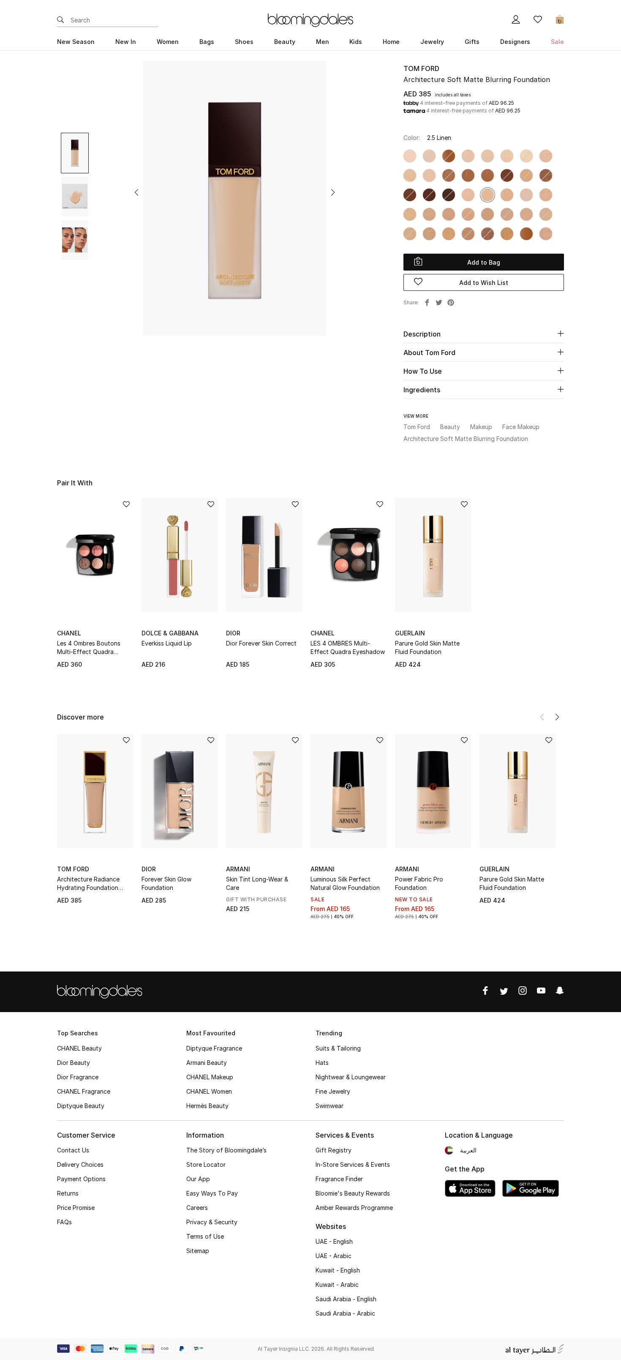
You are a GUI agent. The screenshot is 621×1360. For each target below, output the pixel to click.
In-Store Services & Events (353, 1164)
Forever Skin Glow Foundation (166, 883)
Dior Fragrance (77, 1077)
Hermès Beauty (207, 1105)
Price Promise (76, 1207)
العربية (468, 1150)
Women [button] (168, 41)
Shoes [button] (244, 41)
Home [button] (391, 41)
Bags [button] (206, 41)
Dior (233, 633)
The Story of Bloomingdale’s (226, 1150)
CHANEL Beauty (79, 1048)
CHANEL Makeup (209, 1077)
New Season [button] (76, 41)
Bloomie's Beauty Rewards (353, 1193)
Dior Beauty (73, 1062)
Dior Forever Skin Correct (261, 643)
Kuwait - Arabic (337, 1284)
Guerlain (410, 633)
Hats (322, 1062)
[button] (136, 192)
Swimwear (329, 1105)
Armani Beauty (206, 1062)
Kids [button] (355, 41)
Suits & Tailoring (338, 1048)
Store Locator (206, 1164)
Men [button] (322, 41)
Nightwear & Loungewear (351, 1077)
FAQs (64, 1222)
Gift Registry (333, 1150)
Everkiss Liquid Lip (167, 643)
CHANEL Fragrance (83, 1091)
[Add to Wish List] (126, 505)
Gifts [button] (472, 41)
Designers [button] (515, 41)
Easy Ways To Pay (212, 1193)
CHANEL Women (209, 1091)
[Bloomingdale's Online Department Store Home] (310, 19)
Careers (197, 1207)
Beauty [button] (284, 41)
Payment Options (81, 1178)
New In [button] (125, 41)
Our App (198, 1178)
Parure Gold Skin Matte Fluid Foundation (427, 647)
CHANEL (69, 633)
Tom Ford (421, 68)
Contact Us (73, 1150)
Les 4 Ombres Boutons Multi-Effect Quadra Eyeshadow (88, 648)
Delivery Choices (80, 1164)
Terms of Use (205, 1236)
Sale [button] (557, 41)
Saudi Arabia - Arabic (345, 1313)
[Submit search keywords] (60, 20)
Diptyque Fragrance (214, 1048)
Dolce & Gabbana (170, 633)
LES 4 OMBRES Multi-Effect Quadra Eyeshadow (347, 647)
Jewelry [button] (432, 41)
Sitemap (197, 1250)
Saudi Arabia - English (346, 1299)
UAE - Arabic (333, 1255)
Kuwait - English (338, 1270)
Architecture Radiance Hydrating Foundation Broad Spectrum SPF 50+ (92, 884)
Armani (238, 869)
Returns (68, 1193)
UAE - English (334, 1241)
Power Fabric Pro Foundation (419, 883)
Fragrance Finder (339, 1178)
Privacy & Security (211, 1222)
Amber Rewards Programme (354, 1207)
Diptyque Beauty (80, 1105)
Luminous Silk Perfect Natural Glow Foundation (345, 883)
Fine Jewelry (333, 1091)
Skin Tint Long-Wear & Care (257, 883)
